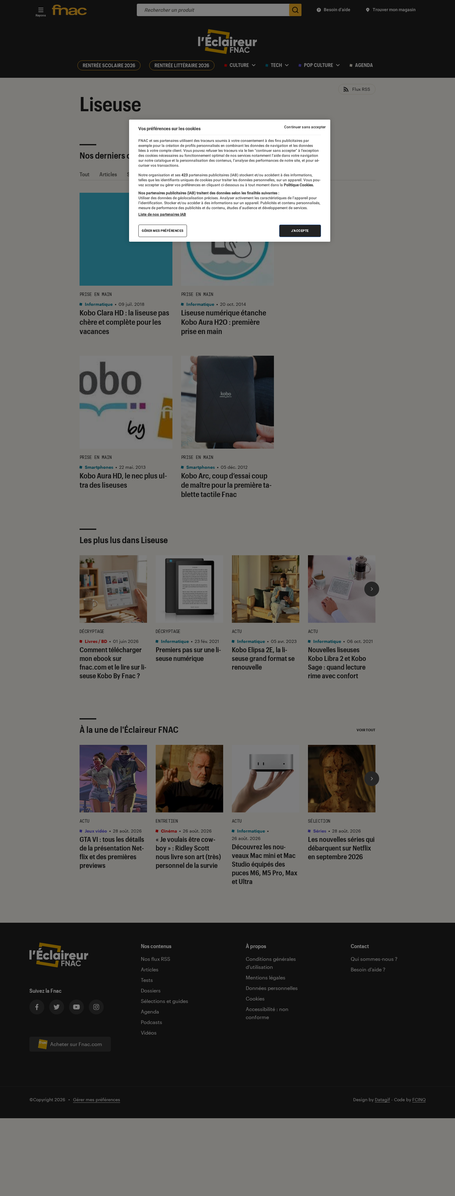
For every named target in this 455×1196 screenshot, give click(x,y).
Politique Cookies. (298, 185)
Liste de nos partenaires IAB (162, 214)
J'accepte (300, 230)
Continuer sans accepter (305, 127)
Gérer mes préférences (163, 230)
